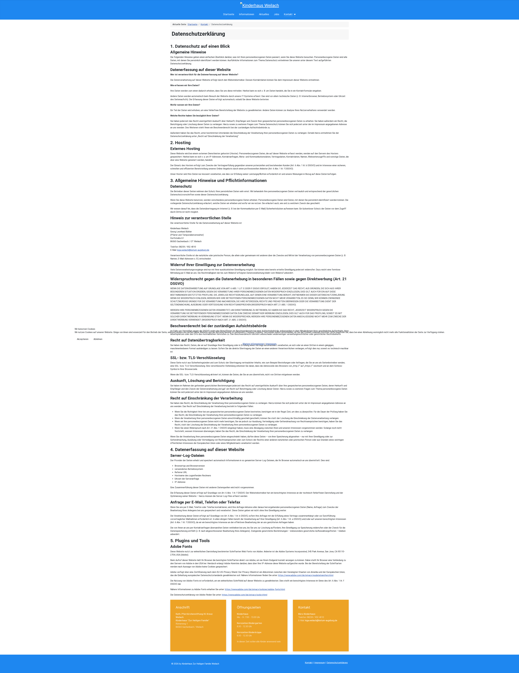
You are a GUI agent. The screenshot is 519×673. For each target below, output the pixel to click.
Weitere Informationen (253, 344)
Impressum (271, 344)
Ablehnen (98, 339)
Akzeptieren (82, 339)
